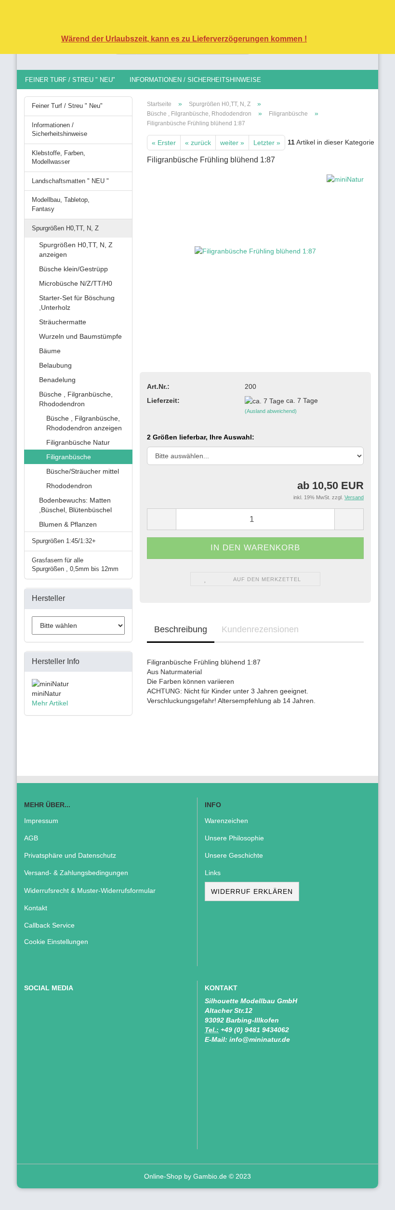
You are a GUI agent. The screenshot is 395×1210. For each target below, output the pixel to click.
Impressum (41, 820)
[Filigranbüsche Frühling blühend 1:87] (255, 246)
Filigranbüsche (68, 457)
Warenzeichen (226, 820)
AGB (31, 838)
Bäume (50, 351)
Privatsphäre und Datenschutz (70, 855)
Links (213, 873)
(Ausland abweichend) (271, 411)
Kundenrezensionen (260, 629)
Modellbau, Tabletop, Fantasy (61, 204)
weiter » (232, 142)
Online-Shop (163, 1176)
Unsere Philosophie (234, 838)
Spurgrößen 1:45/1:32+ (64, 541)
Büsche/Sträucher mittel (82, 471)
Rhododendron (69, 486)
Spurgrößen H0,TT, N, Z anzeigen (76, 249)
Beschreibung (180, 629)
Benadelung (57, 380)
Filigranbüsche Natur (78, 442)
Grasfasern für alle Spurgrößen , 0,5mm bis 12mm (75, 565)
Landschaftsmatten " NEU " (70, 181)
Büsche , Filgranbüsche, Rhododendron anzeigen (84, 423)
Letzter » (266, 142)
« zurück (198, 142)
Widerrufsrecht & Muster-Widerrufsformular (90, 890)
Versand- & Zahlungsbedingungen (76, 873)
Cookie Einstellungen (56, 941)
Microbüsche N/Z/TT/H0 (75, 283)
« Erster (164, 142)
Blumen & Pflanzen (68, 524)
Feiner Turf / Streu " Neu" (70, 79)
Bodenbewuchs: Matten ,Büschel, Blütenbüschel (75, 505)
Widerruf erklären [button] (252, 891)
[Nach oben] (368, 1195)
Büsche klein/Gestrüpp (73, 269)
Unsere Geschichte (234, 855)
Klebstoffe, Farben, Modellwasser (58, 157)
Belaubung (55, 365)
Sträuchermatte (62, 322)
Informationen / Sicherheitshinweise (195, 79)
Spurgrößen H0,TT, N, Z (65, 228)
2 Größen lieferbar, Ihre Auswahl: (200, 437)
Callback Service (49, 925)
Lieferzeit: (163, 400)
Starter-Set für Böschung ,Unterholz (77, 302)
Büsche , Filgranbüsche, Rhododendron (76, 399)
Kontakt (35, 908)
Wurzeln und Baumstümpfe (80, 336)
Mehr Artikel (50, 703)
